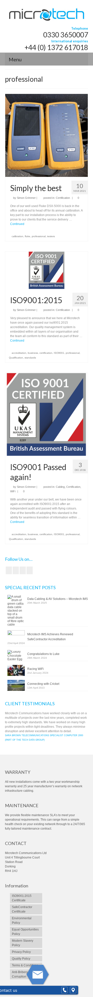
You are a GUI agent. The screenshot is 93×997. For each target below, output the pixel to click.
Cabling (60, 486)
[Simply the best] (46, 135)
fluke (27, 236)
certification (45, 353)
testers (51, 236)
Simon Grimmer (26, 197)
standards (30, 357)
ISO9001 (59, 353)
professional (39, 236)
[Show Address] (73, 990)
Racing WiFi (35, 669)
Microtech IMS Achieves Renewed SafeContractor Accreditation (50, 637)
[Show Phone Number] (64, 990)
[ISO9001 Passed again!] (46, 414)
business (33, 353)
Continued (17, 224)
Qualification (16, 357)
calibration (17, 236)
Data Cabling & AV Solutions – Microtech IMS (57, 599)
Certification (63, 197)
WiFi (12, 491)
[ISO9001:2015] (46, 270)
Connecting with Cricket (43, 684)
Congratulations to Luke (43, 654)
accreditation (19, 353)
